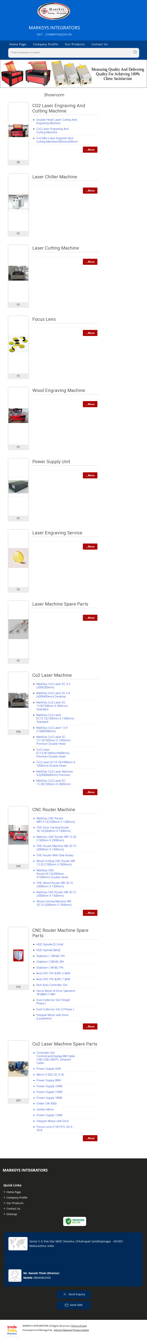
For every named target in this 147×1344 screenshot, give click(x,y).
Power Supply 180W (49, 1098)
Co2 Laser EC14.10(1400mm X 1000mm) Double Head (55, 764)
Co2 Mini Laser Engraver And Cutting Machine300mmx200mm (57, 139)
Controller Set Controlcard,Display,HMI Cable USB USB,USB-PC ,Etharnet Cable (56, 1058)
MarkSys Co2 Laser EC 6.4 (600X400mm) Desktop (53, 694)
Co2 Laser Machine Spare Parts (64, 1044)
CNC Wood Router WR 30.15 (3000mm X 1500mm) (55, 884)
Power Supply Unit (51, 461)
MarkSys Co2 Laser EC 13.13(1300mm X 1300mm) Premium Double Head (53, 740)
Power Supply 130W (49, 1115)
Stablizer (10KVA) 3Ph (50, 961)
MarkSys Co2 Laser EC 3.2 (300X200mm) (53, 685)
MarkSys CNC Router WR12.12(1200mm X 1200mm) (56, 820)
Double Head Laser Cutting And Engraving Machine (56, 121)
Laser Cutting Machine (55, 248)
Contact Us (100, 44)
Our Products (75, 44)
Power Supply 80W (49, 1080)
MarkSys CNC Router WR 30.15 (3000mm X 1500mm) (56, 894)
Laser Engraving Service (57, 533)
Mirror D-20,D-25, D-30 (50, 1074)
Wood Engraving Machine (58, 390)
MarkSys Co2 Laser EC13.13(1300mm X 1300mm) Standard (55, 718)
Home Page (17, 44)
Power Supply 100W (49, 1086)
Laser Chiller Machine (54, 177)
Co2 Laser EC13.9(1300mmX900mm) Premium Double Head (52, 753)
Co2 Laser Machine (52, 675)
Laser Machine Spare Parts (60, 604)
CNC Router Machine (53, 809)
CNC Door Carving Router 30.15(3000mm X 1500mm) (54, 829)
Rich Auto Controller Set (51, 985)
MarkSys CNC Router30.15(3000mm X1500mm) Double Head (52, 874)
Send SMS (76, 1304)
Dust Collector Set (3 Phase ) (55, 1009)
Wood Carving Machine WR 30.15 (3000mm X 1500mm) (54, 903)
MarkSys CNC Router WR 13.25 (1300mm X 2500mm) (56, 838)
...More (90, 149)
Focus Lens (44, 319)
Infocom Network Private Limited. (71, 1330)
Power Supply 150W (49, 1092)
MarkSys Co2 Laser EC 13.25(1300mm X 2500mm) (53, 782)
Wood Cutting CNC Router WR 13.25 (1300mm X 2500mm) (56, 862)
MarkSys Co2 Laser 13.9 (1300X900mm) (51, 729)
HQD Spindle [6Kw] (48, 950)
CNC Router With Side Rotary (55, 855)
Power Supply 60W (49, 1068)
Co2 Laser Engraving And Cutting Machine (52, 130)
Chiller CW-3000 (46, 1103)
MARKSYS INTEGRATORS (54, 30)
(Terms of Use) (79, 1325)
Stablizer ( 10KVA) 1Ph (50, 956)
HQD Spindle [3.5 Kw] (49, 944)
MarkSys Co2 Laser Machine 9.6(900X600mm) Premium (54, 773)
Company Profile (45, 44)
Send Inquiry (76, 1294)
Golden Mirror (45, 1109)
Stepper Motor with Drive (53, 1121)
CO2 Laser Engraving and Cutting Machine (58, 108)
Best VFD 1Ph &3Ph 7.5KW (53, 979)
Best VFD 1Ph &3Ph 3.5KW (53, 973)
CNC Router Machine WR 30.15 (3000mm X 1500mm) (56, 847)
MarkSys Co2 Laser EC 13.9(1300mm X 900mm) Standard (52, 706)
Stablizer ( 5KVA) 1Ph (49, 967)
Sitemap (12, 1214)
